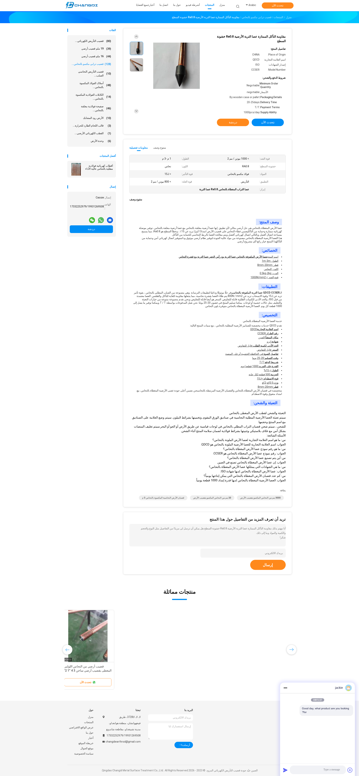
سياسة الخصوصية (83, 753)
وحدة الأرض (101, 141)
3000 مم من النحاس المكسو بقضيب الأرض (260, 497)
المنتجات (88, 722)
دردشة (91, 229)
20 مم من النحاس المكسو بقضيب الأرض (212, 497)
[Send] (285, 770)
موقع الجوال (86, 748)
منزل (90, 716)
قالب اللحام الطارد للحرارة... (92, 125)
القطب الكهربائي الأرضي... (93, 133)
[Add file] (350, 770)
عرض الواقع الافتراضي (81, 727)
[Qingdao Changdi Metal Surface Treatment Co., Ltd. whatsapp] (101, 219)
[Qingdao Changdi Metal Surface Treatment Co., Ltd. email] (110, 219)
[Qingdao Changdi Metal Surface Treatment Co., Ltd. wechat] (92, 219)
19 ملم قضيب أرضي (96, 48)
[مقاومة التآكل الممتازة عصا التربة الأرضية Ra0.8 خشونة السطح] (176, 66)
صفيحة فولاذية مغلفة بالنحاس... (96, 108)
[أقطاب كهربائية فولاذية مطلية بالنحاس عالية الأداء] (76, 169)
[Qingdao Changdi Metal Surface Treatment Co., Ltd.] (81, 5)
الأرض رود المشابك (97, 118)
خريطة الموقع (86, 743)
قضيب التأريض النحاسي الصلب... (94, 73)
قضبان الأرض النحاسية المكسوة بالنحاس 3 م (163, 497)
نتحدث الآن (277, 5)
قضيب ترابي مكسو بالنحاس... (91, 64)
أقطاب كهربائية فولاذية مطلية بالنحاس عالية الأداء (99, 167)
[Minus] (285, 688)
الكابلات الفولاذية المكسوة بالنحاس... (93, 96)
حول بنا (89, 732)
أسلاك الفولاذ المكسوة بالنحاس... (95, 85)
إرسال (268, 565)
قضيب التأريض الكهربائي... (93, 41)
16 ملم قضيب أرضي (96, 56)
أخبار (90, 737)
